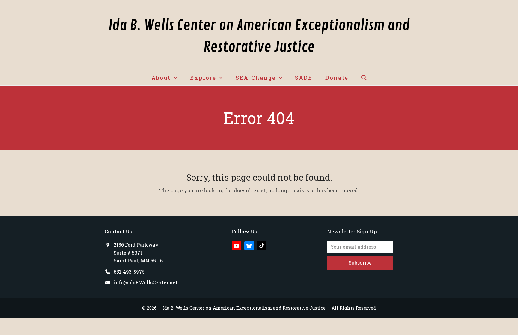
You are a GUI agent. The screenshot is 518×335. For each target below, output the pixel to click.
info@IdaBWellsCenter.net (145, 282)
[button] (363, 77)
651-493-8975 (129, 271)
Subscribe (360, 262)
